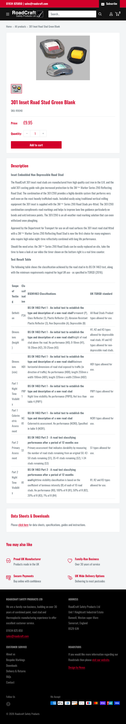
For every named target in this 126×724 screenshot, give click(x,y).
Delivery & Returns (16, 671)
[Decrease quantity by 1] (27, 133)
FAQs (8, 676)
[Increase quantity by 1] (43, 133)
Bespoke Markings (15, 659)
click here (23, 524)
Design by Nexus (76, 667)
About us (10, 654)
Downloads (11, 665)
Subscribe (111, 4)
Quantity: (16, 133)
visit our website (100, 659)
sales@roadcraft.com (17, 636)
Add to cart (36, 145)
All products (20, 26)
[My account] (111, 14)
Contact (10, 682)
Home (9, 26)
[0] (117, 14)
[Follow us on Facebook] (8, 703)
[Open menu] (7, 14)
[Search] (100, 14)
